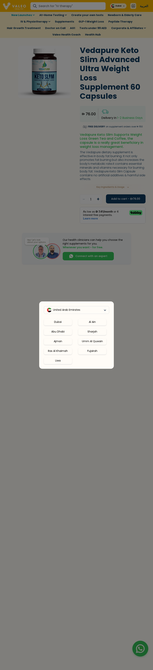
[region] (76, 340)
